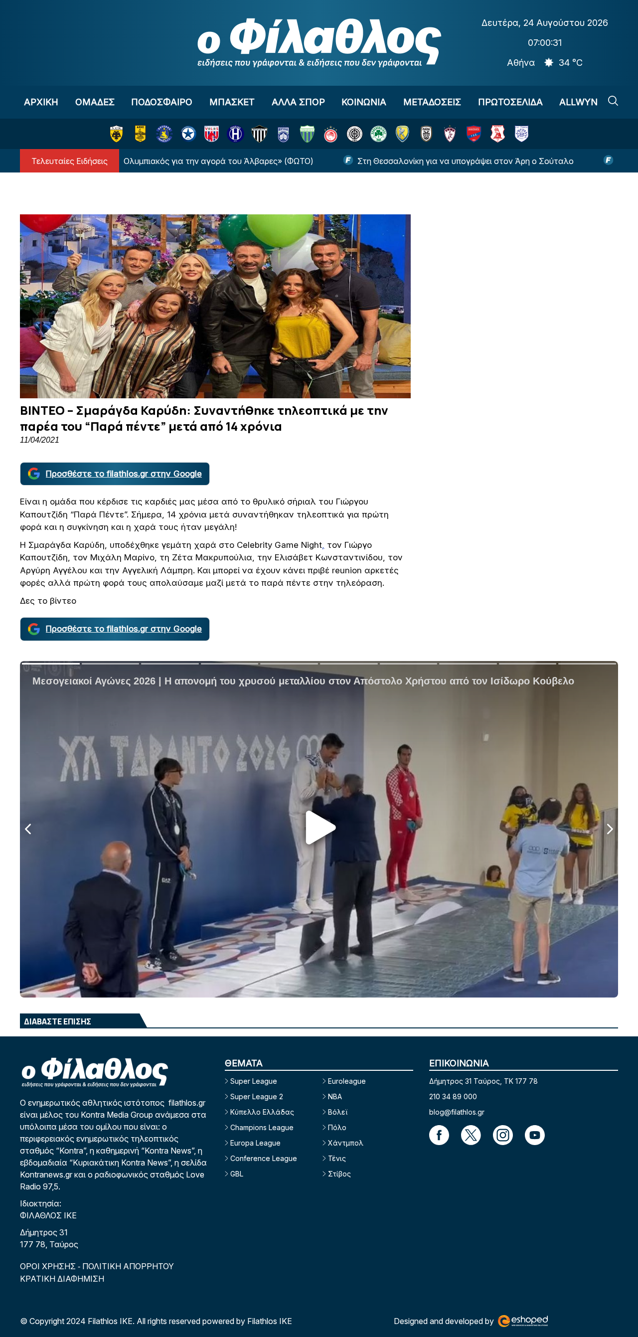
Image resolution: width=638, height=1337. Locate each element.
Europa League (255, 1143)
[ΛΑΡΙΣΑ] (450, 134)
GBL (236, 1174)
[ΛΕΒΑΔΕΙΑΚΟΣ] (307, 134)
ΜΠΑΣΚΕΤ (232, 102)
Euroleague (347, 1081)
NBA (335, 1096)
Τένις (337, 1158)
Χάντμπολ (345, 1143)
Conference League (263, 1158)
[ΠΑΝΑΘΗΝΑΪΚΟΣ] (378, 134)
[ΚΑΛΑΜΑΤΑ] (259, 134)
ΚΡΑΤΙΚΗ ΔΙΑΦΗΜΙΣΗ (62, 1279)
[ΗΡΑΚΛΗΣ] (235, 134)
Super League (253, 1081)
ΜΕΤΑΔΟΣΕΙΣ (432, 102)
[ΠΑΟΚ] (426, 134)
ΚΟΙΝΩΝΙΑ (363, 102)
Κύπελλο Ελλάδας (262, 1112)
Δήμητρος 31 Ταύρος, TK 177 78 (483, 1081)
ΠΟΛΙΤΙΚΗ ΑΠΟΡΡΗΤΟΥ (128, 1266)
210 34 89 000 (453, 1096)
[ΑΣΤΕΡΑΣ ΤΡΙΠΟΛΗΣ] (164, 134)
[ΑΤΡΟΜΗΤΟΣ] (188, 134)
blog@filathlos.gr (456, 1112)
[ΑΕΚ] (116, 134)
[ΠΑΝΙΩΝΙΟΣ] (473, 134)
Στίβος (339, 1174)
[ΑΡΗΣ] (140, 134)
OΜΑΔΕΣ (95, 102)
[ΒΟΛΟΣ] (211, 134)
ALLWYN (578, 102)
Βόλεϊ (337, 1112)
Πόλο (337, 1127)
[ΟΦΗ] (354, 134)
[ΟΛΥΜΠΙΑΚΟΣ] (330, 134)
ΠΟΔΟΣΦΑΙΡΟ (161, 102)
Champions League (262, 1127)
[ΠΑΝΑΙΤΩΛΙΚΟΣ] (402, 134)
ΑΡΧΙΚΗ (41, 102)
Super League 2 (256, 1096)
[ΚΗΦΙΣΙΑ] (283, 134)
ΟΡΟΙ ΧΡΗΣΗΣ (49, 1266)
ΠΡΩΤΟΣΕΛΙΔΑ (510, 102)
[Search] (613, 101)
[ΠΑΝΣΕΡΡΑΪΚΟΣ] (497, 134)
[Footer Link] (439, 1135)
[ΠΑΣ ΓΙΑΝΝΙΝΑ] (521, 134)
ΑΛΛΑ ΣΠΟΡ (298, 102)
